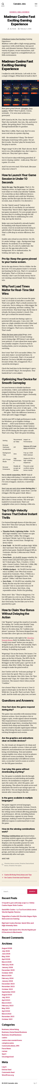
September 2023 (8, 992)
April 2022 (6, 1011)
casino (4, 1038)
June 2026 (6, 954)
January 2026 (7, 967)
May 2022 (6, 1008)
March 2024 (6, 976)
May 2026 (6, 956)
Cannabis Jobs (19, 4)
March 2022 (6, 1014)
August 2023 (7, 995)
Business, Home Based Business (14, 1032)
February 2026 (7, 965)
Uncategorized (8, 1057)
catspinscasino (8, 1043)
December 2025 (8, 970)
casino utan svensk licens (12, 1040)
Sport (4, 1054)
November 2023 (8, 986)
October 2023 (7, 989)
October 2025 (7, 973)
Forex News (6, 1048)
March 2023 (6, 1003)
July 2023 (6, 997)
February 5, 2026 (25, 29)
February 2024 (7, 978)
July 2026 (6, 951)
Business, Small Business (19, 12)
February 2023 (7, 1006)
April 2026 (6, 959)
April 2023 (6, 1000)
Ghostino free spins (15, 865)
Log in (4, 1067)
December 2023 (8, 984)
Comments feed (8, 1072)
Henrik (14, 29)
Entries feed (6, 1070)
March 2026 (6, 962)
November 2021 (8, 1016)
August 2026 (7, 948)
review (4, 1051)
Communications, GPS (10, 1046)
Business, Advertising (10, 1029)
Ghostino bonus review (11, 863)
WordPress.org (8, 1075)
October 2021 (7, 1019)
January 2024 (7, 981)
